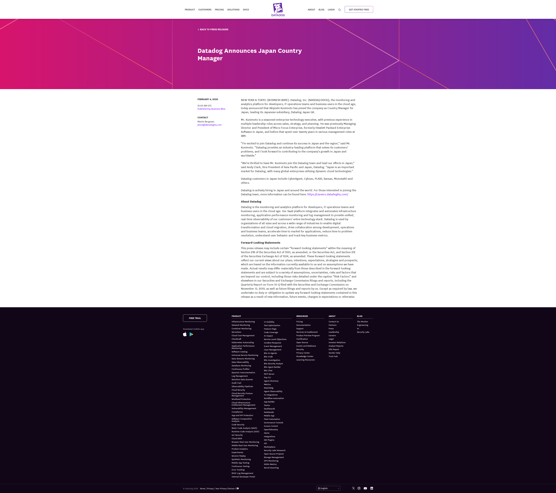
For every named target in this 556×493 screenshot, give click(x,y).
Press (331, 328)
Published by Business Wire (211, 108)
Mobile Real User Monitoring (245, 445)
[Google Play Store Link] (193, 334)
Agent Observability (273, 391)
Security (300, 349)
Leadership (334, 331)
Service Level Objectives (275, 339)
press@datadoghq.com (209, 124)
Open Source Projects (274, 453)
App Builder (269, 401)
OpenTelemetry (271, 429)
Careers (332, 335)
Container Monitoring (241, 328)
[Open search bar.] (339, 9)
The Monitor (362, 321)
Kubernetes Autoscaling (243, 342)
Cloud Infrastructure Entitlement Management (243, 403)
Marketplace (269, 446)
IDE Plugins (269, 439)
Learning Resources (305, 359)
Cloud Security (238, 389)
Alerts (266, 432)
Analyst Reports (336, 345)
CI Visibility (269, 321)
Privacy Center (303, 352)
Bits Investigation (272, 360)
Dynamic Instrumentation (243, 372)
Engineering (362, 324)
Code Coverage (271, 332)
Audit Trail (236, 382)
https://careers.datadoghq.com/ (327, 194)
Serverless (236, 331)
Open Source (302, 342)
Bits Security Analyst (273, 363)
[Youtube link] (365, 488)
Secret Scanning (271, 467)
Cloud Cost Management (243, 335)
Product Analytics (240, 448)
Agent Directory (271, 380)
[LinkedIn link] (371, 488)
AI (358, 328)
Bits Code (268, 356)
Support (299, 328)
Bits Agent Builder (272, 366)
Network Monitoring (241, 324)
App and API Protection (242, 415)
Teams (267, 405)
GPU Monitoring (271, 460)
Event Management (273, 346)
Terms (202, 488)
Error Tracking (238, 469)
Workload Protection (241, 399)
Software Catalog (239, 351)
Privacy (210, 488)
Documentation (303, 324)
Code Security (238, 424)
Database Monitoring (241, 365)
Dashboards (269, 408)
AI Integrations (271, 394)
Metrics (267, 384)
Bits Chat (268, 370)
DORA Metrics (270, 464)
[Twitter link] (353, 488)
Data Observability (240, 362)
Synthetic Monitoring (241, 459)
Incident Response (272, 342)
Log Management (240, 375)
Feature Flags (270, 328)
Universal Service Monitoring (245, 355)
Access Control (271, 425)
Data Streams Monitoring (243, 358)
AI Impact (268, 335)
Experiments (237, 452)
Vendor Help (334, 352)
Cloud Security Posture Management (242, 394)
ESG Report (334, 349)
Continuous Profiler (240, 368)
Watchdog (268, 387)
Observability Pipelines (242, 386)
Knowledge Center (304, 356)
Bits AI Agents (270, 353)
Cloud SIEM (237, 438)
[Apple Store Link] (186, 334)
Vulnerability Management (244, 408)
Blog (321, 9)
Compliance (237, 411)
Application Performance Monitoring (243, 347)
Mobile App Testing (240, 462)
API (265, 443)
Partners (332, 324)
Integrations (269, 436)
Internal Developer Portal (243, 476)
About (311, 9)
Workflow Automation (274, 398)
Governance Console (273, 422)
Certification (302, 338)
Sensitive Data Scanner (242, 379)
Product (190, 9)
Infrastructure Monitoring (243, 321)
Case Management (272, 349)
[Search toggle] (339, 9)
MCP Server (269, 373)
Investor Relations (337, 342)
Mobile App (269, 415)
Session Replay (239, 455)
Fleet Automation (272, 419)
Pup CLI (267, 377)
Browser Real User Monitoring (245, 441)
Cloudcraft (236, 338)
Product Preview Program (308, 335)
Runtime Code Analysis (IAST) (245, 431)
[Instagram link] (359, 488)
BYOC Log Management (242, 473)
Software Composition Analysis (242, 420)
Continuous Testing (240, 466)
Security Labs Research (275, 450)
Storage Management (274, 457)
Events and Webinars (306, 345)
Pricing (299, 321)
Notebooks (269, 412)
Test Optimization (272, 325)
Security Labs (363, 331)
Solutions (233, 9)
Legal (331, 338)
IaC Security (237, 434)
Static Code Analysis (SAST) (244, 427)
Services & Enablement (307, 331)
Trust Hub (333, 356)
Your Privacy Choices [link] (225, 488)
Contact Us (334, 321)
